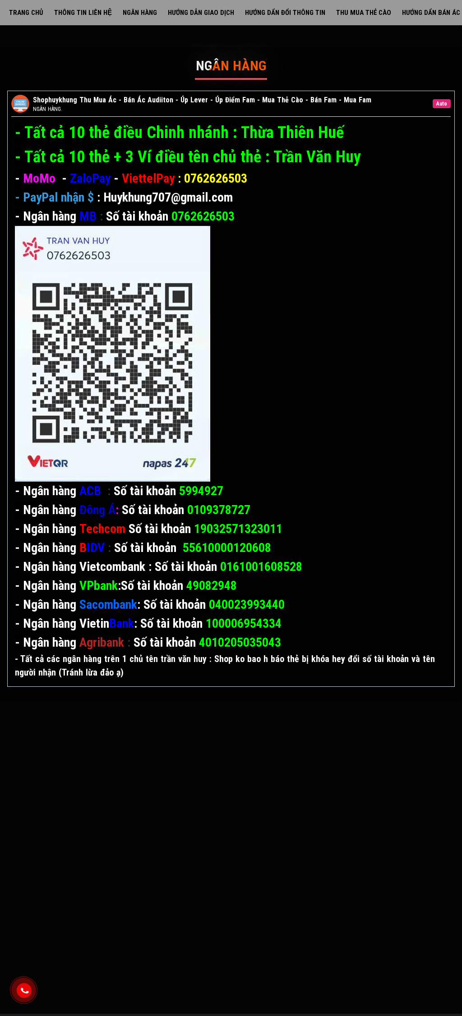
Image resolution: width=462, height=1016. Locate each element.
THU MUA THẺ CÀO (363, 13)
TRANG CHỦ (26, 13)
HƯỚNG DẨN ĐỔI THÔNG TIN (285, 13)
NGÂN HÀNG (140, 13)
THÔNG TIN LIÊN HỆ (83, 13)
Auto (441, 104)
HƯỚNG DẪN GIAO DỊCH (201, 13)
